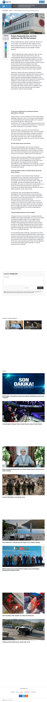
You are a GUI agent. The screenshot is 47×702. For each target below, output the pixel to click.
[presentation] (6, 6)
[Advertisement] (28, 100)
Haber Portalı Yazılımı (8, 700)
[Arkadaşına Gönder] (6, 52)
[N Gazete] (6, 1)
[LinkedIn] (6, 48)
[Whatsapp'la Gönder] (6, 50)
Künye (17, 692)
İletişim (21, 692)
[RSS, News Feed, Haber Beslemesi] (26, 696)
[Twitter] (6, 45)
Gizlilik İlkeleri (27, 692)
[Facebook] (6, 43)
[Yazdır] (6, 54)
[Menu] (40, 2)
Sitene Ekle (33, 692)
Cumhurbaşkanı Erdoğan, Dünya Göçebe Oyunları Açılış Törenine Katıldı (26, 6)
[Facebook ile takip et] (20, 696)
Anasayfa (13, 692)
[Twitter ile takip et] (23, 696)
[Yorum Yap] (6, 57)
